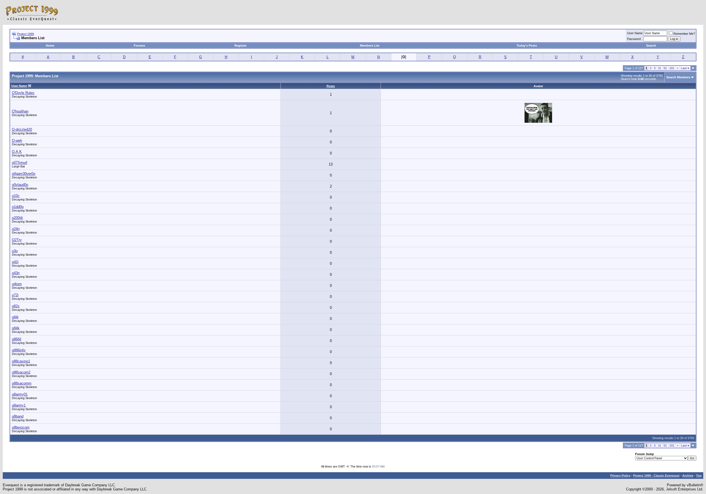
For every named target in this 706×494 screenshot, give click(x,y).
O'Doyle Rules (23, 93)
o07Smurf (19, 163)
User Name (635, 33)
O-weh (17, 140)
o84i (15, 317)
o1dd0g (17, 207)
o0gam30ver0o (23, 174)
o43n (16, 273)
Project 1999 (25, 34)
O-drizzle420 (22, 129)
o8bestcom (21, 427)
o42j (15, 262)
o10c (16, 196)
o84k (16, 328)
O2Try (17, 240)
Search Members (678, 77)
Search (651, 45)
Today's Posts (527, 45)
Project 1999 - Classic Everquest (656, 475)
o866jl (16, 339)
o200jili (17, 218)
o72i (15, 295)
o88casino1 (21, 361)
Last (685, 68)
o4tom (17, 284)
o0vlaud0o (20, 185)
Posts (331, 86)
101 (671, 68)
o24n (16, 229)
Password (634, 39)
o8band (17, 416)
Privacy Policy (620, 475)
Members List (369, 45)
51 (665, 68)
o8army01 (20, 394)
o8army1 (19, 405)
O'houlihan (20, 111)
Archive (687, 475)
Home (50, 45)
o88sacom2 (21, 372)
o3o (15, 251)
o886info (18, 350)
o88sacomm (21, 383)
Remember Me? (684, 33)
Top (699, 475)
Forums (139, 45)
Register (240, 45)
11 (659, 68)
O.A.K (17, 151)
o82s (16, 306)
